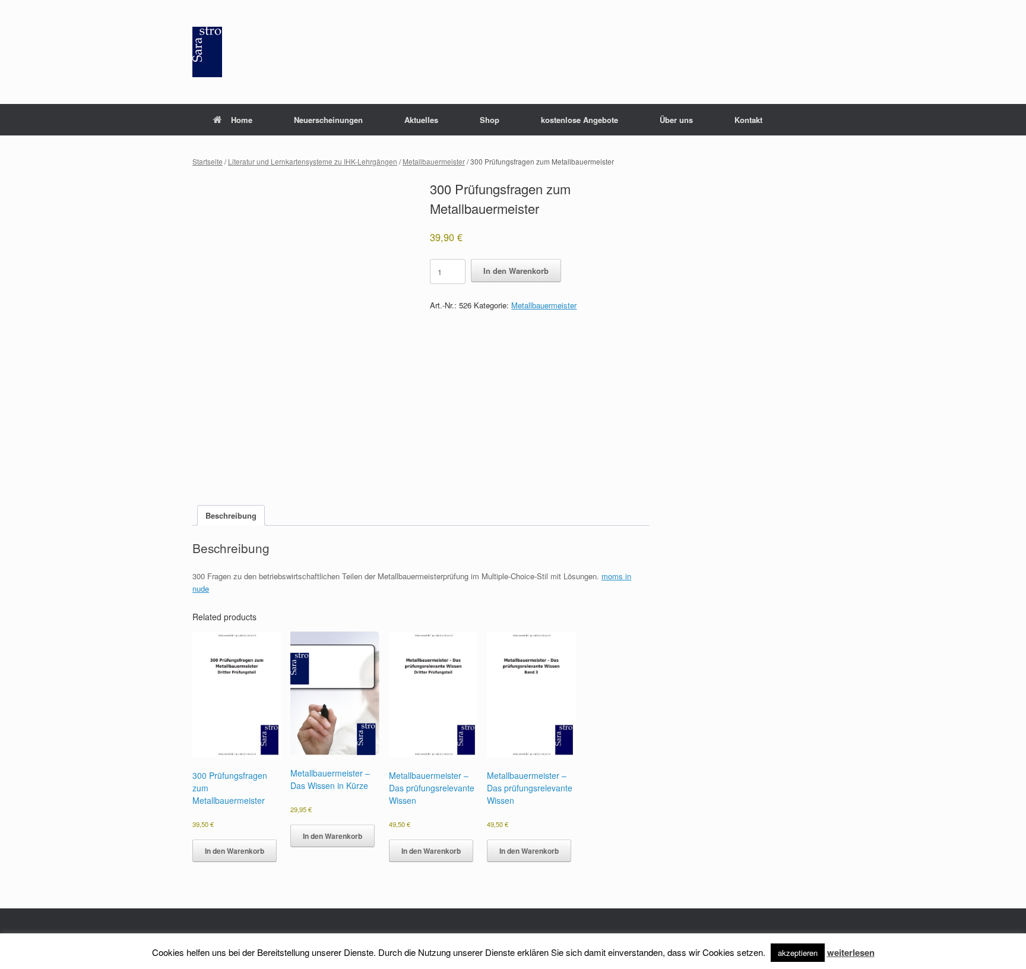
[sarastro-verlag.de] (207, 52)
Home (241, 119)
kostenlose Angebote (579, 119)
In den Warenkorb (516, 270)
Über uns (676, 119)
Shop (489, 119)
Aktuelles (421, 119)
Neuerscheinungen (328, 119)
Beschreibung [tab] (230, 515)
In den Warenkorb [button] (234, 850)
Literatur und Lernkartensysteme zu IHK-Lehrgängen (312, 161)
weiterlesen (851, 952)
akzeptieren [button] (798, 952)
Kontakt (748, 119)
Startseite (207, 161)
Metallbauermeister (434, 161)
